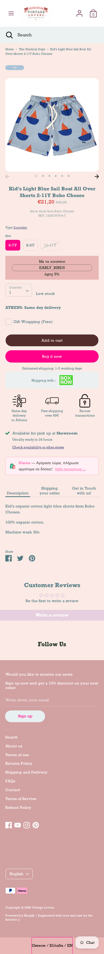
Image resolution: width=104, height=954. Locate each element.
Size (8, 236)
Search (11, 737)
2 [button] (43, 176)
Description (18, 493)
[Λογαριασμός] (79, 11)
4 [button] (56, 176)
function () (12, 919)
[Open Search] (9, 35)
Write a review (52, 615)
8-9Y (30, 245)
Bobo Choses (64, 211)
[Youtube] (17, 824)
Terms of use (17, 754)
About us (13, 746)
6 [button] (68, 176)
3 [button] (49, 176)
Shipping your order (49, 490)
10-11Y (50, 245)
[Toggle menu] (11, 13)
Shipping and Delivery (26, 772)
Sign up (25, 716)
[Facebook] (8, 824)
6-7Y (13, 245)
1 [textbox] (10, 292)
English (16, 873)
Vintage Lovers (43, 907)
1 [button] (36, 176)
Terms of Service (21, 798)
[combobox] (18, 290)
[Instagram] (26, 824)
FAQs (10, 781)
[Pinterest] (36, 824)
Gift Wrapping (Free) (33, 321)
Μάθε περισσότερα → (70, 469)
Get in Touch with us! (84, 490)
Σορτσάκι (20, 227)
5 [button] (62, 176)
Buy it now (52, 356)
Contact (12, 789)
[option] (52, 125)
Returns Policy (18, 763)
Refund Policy (18, 807)
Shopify (29, 915)
